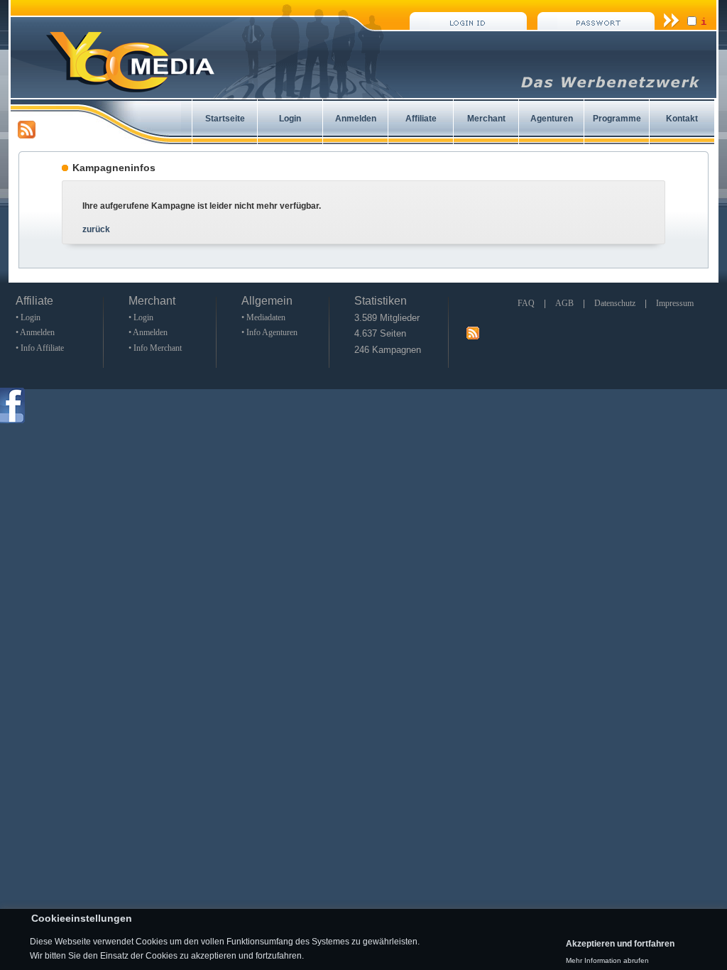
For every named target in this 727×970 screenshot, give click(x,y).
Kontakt (682, 119)
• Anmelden (35, 332)
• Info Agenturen (269, 332)
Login (290, 119)
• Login (28, 317)
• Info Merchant (155, 348)
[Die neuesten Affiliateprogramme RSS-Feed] (26, 136)
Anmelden (355, 119)
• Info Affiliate (40, 348)
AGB (564, 303)
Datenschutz (614, 303)
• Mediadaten (263, 317)
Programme (617, 119)
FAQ (526, 303)
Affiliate (421, 119)
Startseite (225, 119)
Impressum (675, 303)
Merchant (486, 119)
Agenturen (551, 119)
